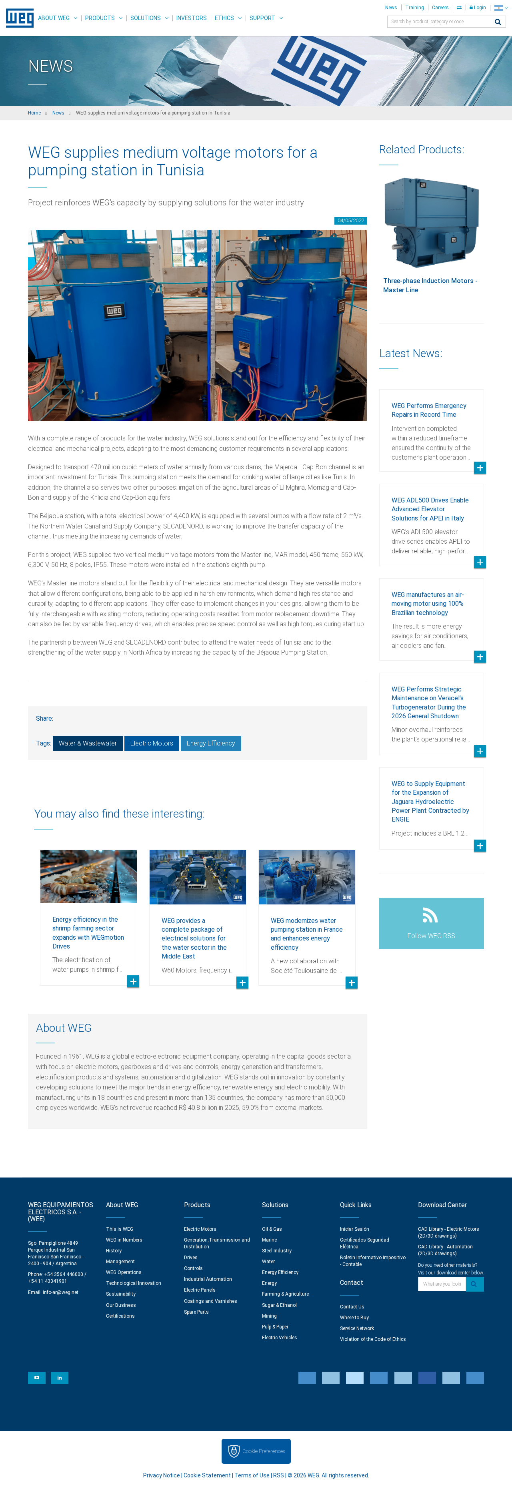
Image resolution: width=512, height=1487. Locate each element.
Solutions (145, 18)
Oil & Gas (272, 1229)
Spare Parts (196, 1312)
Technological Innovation (133, 1283)
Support (262, 18)
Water (268, 1261)
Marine (269, 1240)
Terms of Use (252, 1475)
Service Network (357, 1328)
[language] (501, 8)
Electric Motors (151, 743)
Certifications (120, 1316)
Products (100, 18)
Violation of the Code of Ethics (373, 1339)
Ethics (224, 18)
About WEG (54, 18)
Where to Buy (354, 1317)
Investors (191, 18)
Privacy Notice (161, 1475)
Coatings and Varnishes (210, 1301)
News (391, 7)
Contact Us (352, 1307)
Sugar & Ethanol (279, 1305)
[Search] (498, 23)
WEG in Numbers (124, 1240)
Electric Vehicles (279, 1337)
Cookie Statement (207, 1475)
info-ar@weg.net (60, 1292)
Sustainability (121, 1294)
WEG (17, 18)
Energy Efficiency (211, 743)
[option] (88, 912)
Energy (269, 1283)
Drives (191, 1257)
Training (414, 7)
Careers (440, 7)
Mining (269, 1316)
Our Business (121, 1305)
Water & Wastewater (88, 743)
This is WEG (119, 1229)
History (114, 1251)
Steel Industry (277, 1251)
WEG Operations (124, 1272)
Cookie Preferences (263, 1451)
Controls (193, 1268)
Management (120, 1261)
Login (479, 7)
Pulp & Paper (275, 1327)
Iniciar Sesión (354, 1229)
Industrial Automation (208, 1279)
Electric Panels (200, 1290)
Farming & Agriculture (285, 1294)
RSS (278, 1475)
